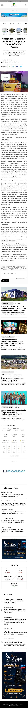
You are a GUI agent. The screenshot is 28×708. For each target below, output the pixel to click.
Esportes (11, 23)
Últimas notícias (11, 488)
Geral (4, 23)
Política (19, 23)
